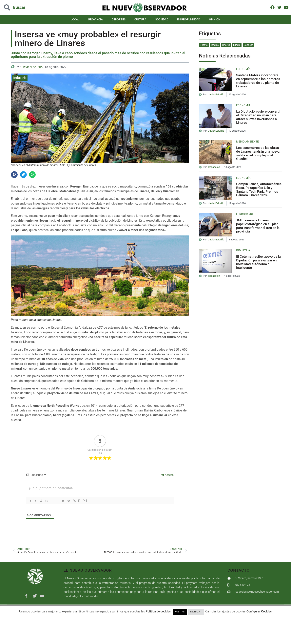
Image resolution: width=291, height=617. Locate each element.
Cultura (140, 19)
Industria (20, 78)
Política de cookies (158, 611)
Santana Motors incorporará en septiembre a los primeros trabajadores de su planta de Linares (258, 80)
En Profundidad (188, 19)
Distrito (204, 45)
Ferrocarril (245, 214)
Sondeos (248, 45)
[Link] (74, 500)
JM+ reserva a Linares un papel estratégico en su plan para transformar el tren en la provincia (258, 225)
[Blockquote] (63, 500)
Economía (243, 69)
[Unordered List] (57, 500)
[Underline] (41, 500)
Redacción (214, 167)
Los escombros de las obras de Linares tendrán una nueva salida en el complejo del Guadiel (258, 153)
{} (79, 500)
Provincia (95, 19)
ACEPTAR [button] (179, 611)
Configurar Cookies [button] (259, 611)
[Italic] (35, 500)
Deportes (119, 19)
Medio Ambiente (247, 141)
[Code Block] (68, 500)
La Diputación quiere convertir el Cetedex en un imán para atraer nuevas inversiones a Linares (258, 116)
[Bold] (30, 500)
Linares (226, 45)
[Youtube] (286, 7)
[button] (29, 7)
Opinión (214, 19)
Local (75, 19)
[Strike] (46, 500)
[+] (85, 500)
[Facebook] (272, 7)
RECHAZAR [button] (195, 611)
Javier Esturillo (32, 67)
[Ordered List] (52, 500)
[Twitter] (279, 7)
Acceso (169, 474)
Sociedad (161, 19)
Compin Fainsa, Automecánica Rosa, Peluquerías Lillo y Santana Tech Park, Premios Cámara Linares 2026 (258, 189)
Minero (237, 45)
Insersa (215, 45)
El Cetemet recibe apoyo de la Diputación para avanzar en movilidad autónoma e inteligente (258, 262)
